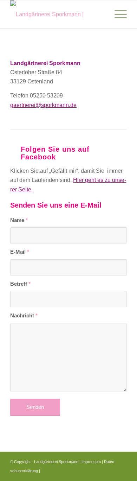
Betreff (20, 284)
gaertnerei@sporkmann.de (43, 105)
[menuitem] (117, 14)
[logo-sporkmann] (56, 14)
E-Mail (19, 252)
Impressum (91, 462)
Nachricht (24, 315)
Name (19, 220)
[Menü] (117, 14)
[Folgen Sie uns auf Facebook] (13, 148)
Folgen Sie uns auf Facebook (55, 153)
